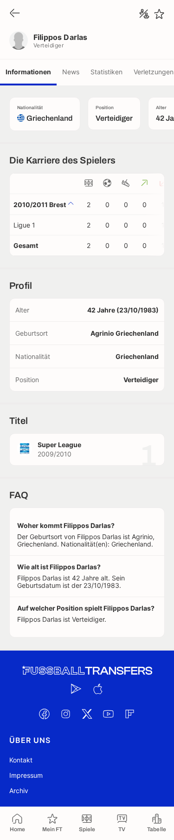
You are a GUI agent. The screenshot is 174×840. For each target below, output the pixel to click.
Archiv (18, 790)
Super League (59, 445)
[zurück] (14, 13)
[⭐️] (159, 14)
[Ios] (98, 689)
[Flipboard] (130, 714)
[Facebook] (45, 714)
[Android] (77, 689)
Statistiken (106, 72)
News (70, 72)
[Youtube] (109, 714)
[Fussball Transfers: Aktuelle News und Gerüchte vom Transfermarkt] (87, 670)
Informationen (28, 72)
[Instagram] (66, 714)
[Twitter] (87, 714)
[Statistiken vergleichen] (144, 14)
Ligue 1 (24, 225)
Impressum (26, 775)
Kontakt (20, 760)
